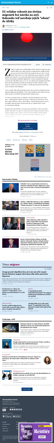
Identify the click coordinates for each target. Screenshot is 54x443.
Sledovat (38, 64)
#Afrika (31, 139)
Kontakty (4, 422)
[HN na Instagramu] (14, 409)
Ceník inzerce (5, 430)
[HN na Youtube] (21, 409)
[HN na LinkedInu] (17, 409)
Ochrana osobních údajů (21, 422)
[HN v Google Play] (7, 416)
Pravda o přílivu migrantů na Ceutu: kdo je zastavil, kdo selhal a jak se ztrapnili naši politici (13, 307)
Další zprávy (27, 389)
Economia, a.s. (11, 401)
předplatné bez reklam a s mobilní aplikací (28, 132)
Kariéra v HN (5, 428)
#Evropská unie (16, 139)
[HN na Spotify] (19, 409)
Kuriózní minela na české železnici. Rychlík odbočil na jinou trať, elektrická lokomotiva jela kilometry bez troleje (35, 325)
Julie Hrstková (6, 354)
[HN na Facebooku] (12, 409)
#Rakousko (24, 139)
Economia (4, 426)
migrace (15, 264)
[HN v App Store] (17, 416)
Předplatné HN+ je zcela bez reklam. (45, 176)
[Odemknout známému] (51, 7)
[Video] (3, 228)
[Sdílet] (47, 7)
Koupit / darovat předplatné (41, 422)
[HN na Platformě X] (10, 409)
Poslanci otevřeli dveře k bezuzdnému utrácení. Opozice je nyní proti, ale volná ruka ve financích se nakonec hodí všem (21, 358)
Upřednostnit (48, 64)
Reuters (7, 59)
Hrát (29, 154)
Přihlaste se (33, 136)
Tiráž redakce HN (6, 424)
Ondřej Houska (9, 25)
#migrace (8, 139)
